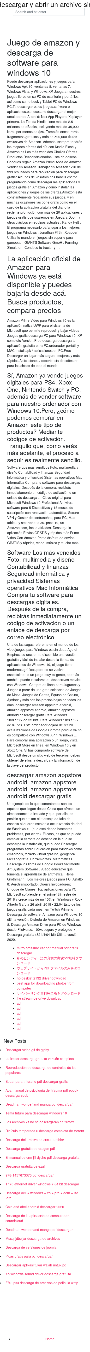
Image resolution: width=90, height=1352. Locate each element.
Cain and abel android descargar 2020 (35, 1206)
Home (49, 1338)
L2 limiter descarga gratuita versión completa (40, 1058)
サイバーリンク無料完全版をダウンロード (49, 993)
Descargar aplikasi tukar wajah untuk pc (36, 1265)
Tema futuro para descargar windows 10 (36, 1113)
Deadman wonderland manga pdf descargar (39, 1104)
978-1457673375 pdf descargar (30, 1175)
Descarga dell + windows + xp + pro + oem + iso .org (42, 1195)
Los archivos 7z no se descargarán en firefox (40, 1121)
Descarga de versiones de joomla (31, 1247)
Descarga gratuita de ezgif (26, 1166)
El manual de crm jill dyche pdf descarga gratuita (42, 1157)
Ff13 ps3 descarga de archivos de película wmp (42, 1282)
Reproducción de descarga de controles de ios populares (41, 1070)
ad (19, 1003)
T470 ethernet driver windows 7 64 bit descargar (42, 1184)
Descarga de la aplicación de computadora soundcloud (38, 1218)
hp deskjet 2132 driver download (41, 978)
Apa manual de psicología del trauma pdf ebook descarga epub (42, 1093)
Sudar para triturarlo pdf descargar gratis (37, 1081)
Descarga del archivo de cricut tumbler (35, 1139)
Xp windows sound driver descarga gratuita (38, 1273)
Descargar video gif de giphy (27, 1049)
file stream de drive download (39, 998)
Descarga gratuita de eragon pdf (30, 1148)
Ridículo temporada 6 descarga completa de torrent (45, 1130)
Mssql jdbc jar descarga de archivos (33, 1238)
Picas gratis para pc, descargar (29, 1256)
